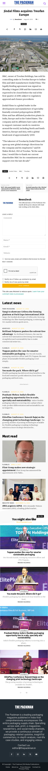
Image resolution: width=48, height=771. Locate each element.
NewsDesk (18, 19)
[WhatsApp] (25, 29)
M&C (20, 171)
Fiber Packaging (8, 309)
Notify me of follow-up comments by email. (20, 279)
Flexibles (23, 24)
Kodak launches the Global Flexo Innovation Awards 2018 (36, 189)
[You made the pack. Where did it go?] (24, 579)
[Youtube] (36, 754)
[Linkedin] (30, 29)
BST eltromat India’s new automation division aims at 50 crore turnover (10, 189)
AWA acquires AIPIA (12, 506)
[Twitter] (19, 29)
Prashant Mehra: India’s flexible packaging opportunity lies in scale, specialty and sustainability (20, 398)
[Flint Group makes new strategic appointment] (24, 451)
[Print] (41, 29)
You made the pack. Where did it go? (20, 370)
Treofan (27, 171)
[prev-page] (21, 692)
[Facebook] (14, 29)
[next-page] (26, 692)
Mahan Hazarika (24, 563)
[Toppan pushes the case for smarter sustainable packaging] (24, 537)
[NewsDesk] (11, 19)
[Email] (35, 29)
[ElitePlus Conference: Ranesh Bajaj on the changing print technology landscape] (24, 662)
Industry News (8, 503)
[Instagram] (17, 754)
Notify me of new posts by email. (17, 282)
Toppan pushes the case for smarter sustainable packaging (24, 553)
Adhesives (6, 328)
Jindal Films (13, 171)
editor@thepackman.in (24, 748)
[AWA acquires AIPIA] (24, 490)
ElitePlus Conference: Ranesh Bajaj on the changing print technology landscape (24, 678)
